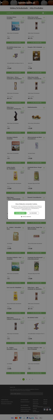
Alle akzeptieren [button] (20, 213)
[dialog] (26, 210)
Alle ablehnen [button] (33, 213)
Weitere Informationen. (26, 209)
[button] (1, 3)
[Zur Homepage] (26, 3)
